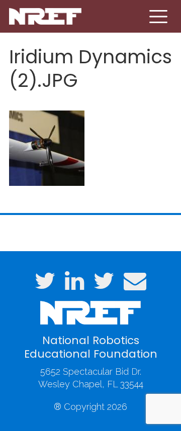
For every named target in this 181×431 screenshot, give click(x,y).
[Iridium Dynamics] (46, 147)
